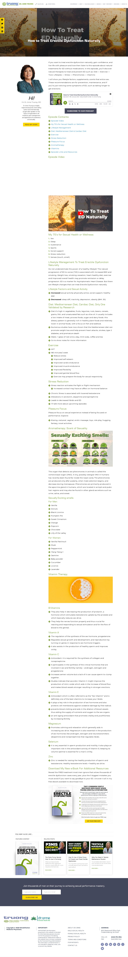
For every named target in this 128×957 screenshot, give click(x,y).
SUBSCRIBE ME (32, 897)
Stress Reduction (58, 138)
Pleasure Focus (58, 142)
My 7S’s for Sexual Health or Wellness (67, 124)
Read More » (48, 870)
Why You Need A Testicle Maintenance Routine (100, 858)
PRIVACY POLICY (74, 936)
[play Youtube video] (81, 213)
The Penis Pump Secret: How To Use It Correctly (53, 858)
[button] (2, 20)
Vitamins (55, 149)
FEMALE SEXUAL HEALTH (77, 933)
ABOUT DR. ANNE (74, 928)
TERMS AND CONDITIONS (77, 939)
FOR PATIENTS (73, 942)
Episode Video (57, 121)
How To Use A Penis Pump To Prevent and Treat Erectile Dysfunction (78, 859)
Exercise (55, 135)
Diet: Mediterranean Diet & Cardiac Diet (68, 131)
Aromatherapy (57, 145)
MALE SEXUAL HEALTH (76, 931)
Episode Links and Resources (64, 152)
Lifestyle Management (61, 128)
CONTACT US (72, 945)
